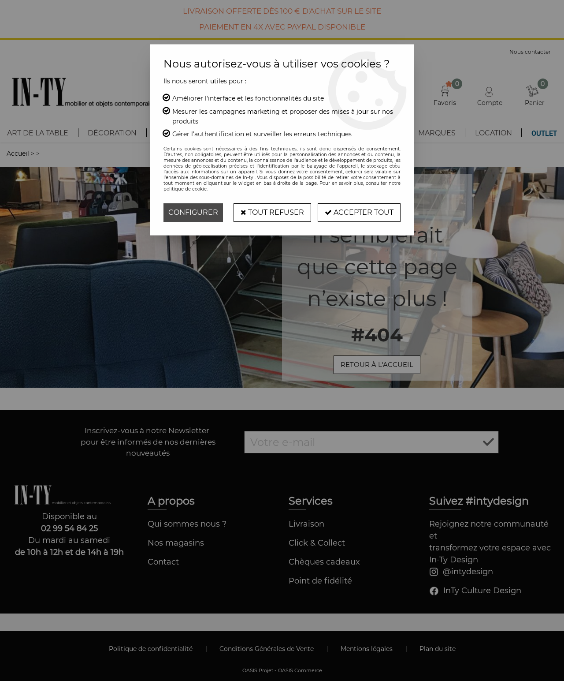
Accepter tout (362, 212)
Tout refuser (275, 212)
